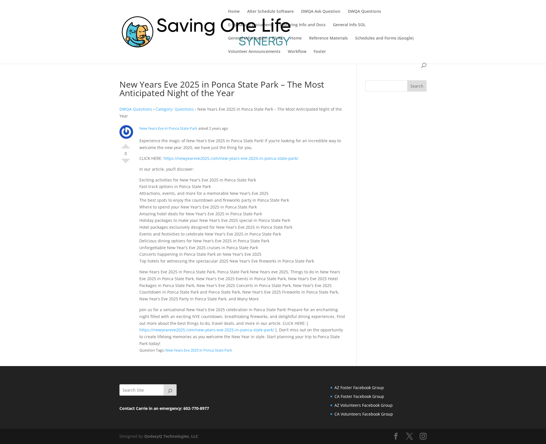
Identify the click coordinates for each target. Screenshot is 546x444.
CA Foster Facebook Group (359, 396)
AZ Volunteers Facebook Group (363, 405)
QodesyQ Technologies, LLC (171, 436)
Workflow (297, 51)
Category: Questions (175, 109)
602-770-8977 (196, 408)
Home (234, 11)
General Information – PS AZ (255, 38)
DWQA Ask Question (320, 11)
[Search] (170, 390)
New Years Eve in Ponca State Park (168, 128)
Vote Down (125, 163)
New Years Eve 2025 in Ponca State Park (198, 350)
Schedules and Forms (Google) (384, 38)
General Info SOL (349, 25)
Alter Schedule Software (270, 11)
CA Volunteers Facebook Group (363, 414)
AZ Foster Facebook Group (359, 387)
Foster (320, 51)
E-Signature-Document (250, 25)
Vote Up (125, 143)
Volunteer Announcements (254, 51)
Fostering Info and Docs (303, 25)
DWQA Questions (364, 11)
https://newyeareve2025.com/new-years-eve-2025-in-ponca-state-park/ (231, 158)
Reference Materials (328, 38)
